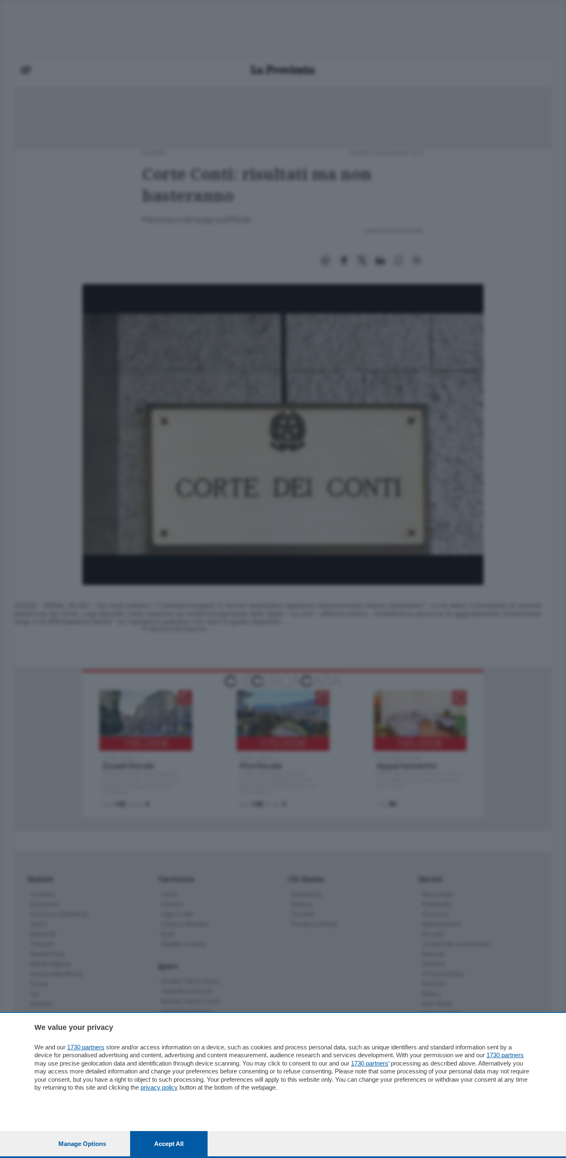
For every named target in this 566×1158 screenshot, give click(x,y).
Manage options (82, 1143)
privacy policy (159, 1087)
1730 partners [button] (85, 1047)
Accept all (169, 1143)
